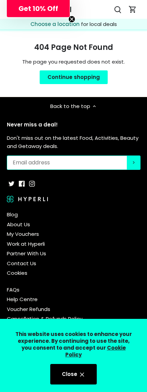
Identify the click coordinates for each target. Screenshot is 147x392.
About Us (18, 224)
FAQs (13, 289)
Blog (12, 214)
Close (70, 374)
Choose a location (55, 24)
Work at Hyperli (26, 243)
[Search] (117, 9)
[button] (38, 8)
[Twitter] (11, 183)
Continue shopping (74, 77)
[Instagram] (32, 183)
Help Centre (22, 299)
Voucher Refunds (28, 309)
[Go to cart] (133, 9)
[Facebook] (22, 183)
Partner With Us (26, 253)
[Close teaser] (71, 19)
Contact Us (21, 263)
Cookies (17, 272)
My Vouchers (23, 234)
